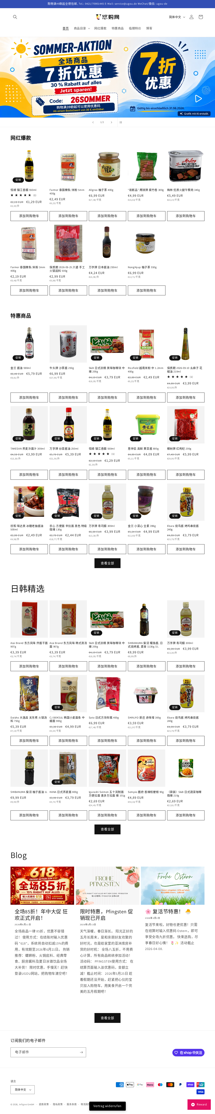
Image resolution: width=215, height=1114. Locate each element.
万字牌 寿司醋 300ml (102, 526)
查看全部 (107, 563)
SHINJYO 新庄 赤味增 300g (144, 717)
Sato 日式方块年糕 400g (104, 717)
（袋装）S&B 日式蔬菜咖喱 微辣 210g (184, 793)
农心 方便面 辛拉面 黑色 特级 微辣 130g (68, 527)
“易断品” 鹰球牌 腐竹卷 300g (146, 190)
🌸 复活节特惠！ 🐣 (168, 911)
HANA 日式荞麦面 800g (64, 792)
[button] (15, 17)
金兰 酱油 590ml (20, 368)
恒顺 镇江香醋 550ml (23, 190)
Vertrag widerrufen (107, 1106)
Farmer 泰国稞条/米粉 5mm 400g (67, 191)
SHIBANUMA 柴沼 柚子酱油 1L (28, 792)
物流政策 (86, 1104)
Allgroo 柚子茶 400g (101, 190)
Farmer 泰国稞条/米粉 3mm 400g (27, 269)
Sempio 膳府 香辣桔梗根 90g (146, 792)
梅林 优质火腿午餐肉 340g (183, 190)
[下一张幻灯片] (111, 122)
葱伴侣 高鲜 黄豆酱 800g (143, 448)
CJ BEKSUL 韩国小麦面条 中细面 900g (67, 719)
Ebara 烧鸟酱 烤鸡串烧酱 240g (183, 527)
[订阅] (81, 1052)
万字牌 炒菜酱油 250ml (64, 448)
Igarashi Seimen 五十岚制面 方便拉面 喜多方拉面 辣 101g (107, 793)
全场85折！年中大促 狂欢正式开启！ (41, 914)
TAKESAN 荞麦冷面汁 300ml (27, 448)
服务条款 (72, 1104)
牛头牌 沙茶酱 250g (62, 368)
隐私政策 (58, 1104)
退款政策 (44, 1104)
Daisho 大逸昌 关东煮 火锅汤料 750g (28, 719)
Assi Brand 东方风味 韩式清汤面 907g (68, 644)
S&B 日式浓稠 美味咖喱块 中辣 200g (107, 369)
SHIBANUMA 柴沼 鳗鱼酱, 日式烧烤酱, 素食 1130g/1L (145, 644)
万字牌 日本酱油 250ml (103, 267)
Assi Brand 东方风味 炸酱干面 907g (29, 644)
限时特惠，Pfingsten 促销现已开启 (106, 914)
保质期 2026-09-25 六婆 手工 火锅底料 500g (67, 269)
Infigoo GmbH (26, 1104)
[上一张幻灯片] (93, 122)
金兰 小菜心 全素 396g (142, 526)
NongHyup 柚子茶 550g (142, 267)
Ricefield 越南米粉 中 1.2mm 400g (145, 369)
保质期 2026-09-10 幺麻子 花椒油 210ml (184, 369)
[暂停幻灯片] (122, 122)
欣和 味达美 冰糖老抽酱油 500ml (26, 527)
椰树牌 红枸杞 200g (179, 448)
